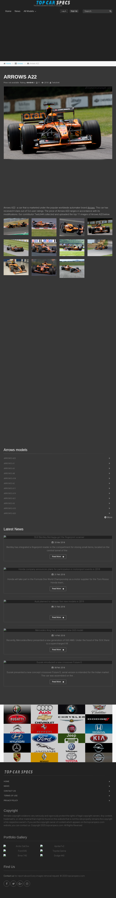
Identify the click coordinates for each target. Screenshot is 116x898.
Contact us (9, 876)
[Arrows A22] (58, 122)
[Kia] (98, 738)
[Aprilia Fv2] (58, 847)
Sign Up (74, 11)
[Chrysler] (71, 719)
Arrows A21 (10, 498)
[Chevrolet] (44, 719)
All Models (29, 11)
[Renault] (44, 757)
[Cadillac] (98, 709)
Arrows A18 (10, 478)
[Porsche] (17, 757)
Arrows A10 (10, 508)
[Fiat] (71, 728)
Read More (56, 556)
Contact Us (10, 791)
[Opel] (98, 748)
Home (8, 11)
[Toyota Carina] (58, 851)
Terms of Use (11, 795)
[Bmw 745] (21, 856)
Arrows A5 (9, 503)
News (17, 11)
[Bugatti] (17, 719)
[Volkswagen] (71, 748)
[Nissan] (98, 757)
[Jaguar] (44, 748)
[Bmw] (71, 709)
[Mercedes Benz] (17, 748)
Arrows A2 (9, 483)
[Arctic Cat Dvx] (21, 847)
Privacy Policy (11, 800)
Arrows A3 (9, 468)
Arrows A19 (10, 493)
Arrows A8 (9, 473)
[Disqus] (58, 324)
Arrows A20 (10, 513)
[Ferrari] (44, 728)
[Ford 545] (21, 851)
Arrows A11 (10, 488)
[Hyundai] (17, 738)
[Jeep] (71, 738)
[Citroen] (17, 728)
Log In (63, 11)
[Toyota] (71, 757)
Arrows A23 (10, 458)
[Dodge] (98, 719)
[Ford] (44, 738)
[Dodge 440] (58, 856)
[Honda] (98, 728)
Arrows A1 (9, 463)
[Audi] (44, 709)
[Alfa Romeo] (17, 709)
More (109, 517)
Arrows (20, 64)
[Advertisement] (58, 37)
